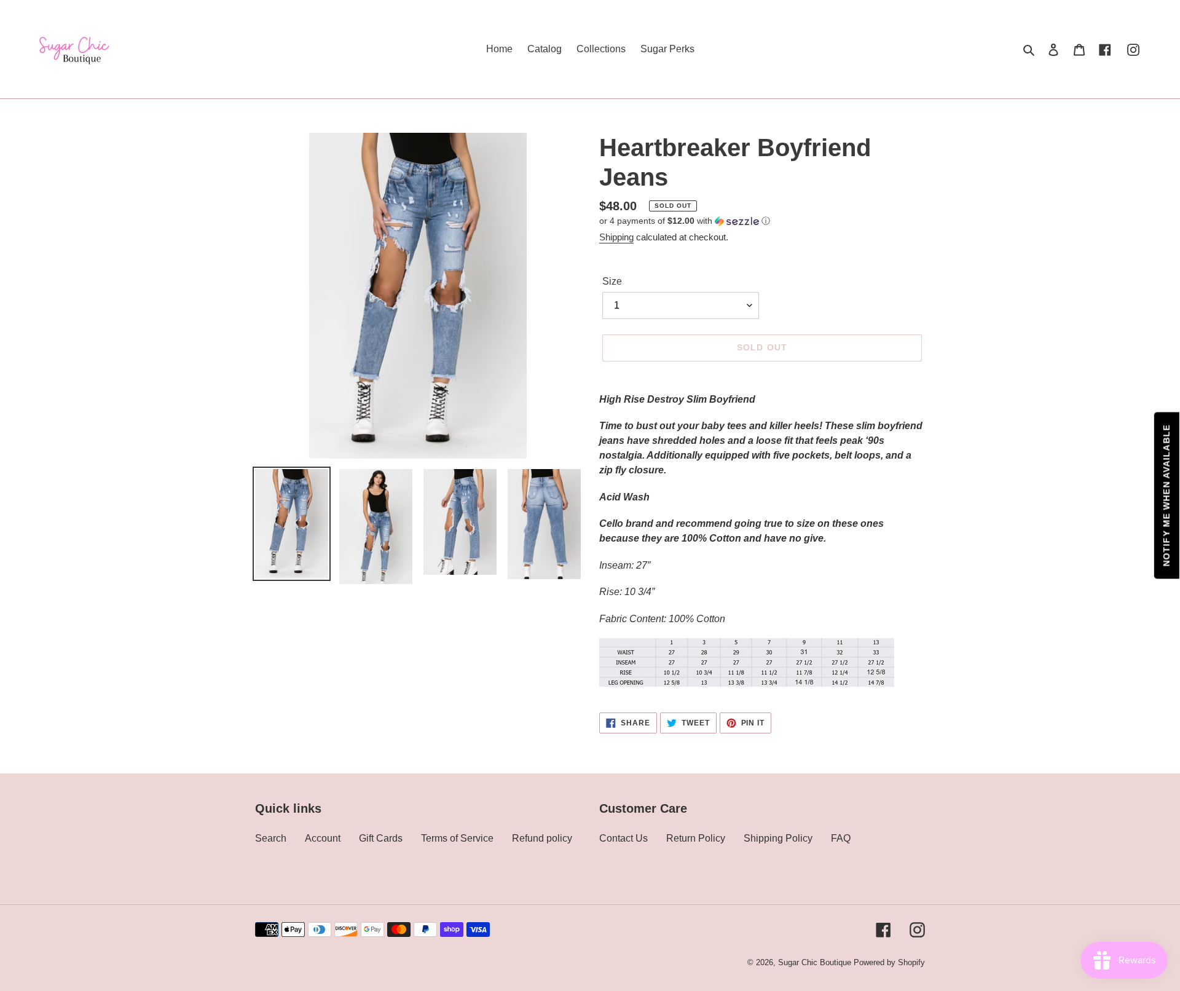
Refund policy (542, 838)
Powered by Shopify (889, 962)
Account (322, 838)
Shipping (616, 237)
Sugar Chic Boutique (814, 962)
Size (612, 281)
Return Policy (695, 838)
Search (270, 838)
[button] (684, 221)
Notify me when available (1166, 496)
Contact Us (623, 838)
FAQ (841, 838)
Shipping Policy (778, 838)
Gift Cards (381, 838)
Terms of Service (457, 838)
